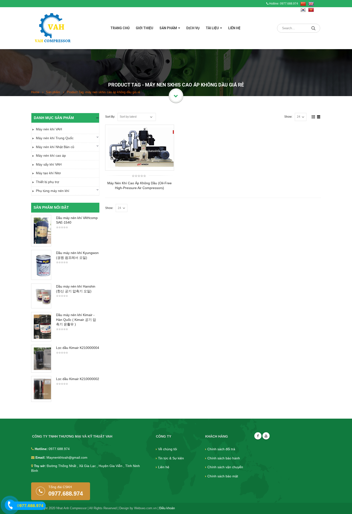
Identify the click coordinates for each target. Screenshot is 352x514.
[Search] (313, 28)
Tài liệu (212, 28)
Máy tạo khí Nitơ (48, 173)
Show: (288, 116)
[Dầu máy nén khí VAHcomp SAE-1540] (41, 230)
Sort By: (110, 116)
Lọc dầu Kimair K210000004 (77, 348)
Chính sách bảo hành (223, 458)
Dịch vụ (192, 28)
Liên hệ (234, 28)
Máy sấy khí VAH (49, 164)
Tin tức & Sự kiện (171, 458)
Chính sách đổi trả (221, 449)
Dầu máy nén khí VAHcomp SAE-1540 (77, 220)
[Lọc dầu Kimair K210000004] (41, 358)
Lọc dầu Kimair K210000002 (77, 379)
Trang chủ (120, 28)
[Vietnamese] (311, 10)
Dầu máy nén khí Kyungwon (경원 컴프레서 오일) (77, 255)
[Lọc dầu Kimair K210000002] (41, 389)
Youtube (266, 435)
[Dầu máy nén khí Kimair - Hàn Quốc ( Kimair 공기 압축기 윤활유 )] (41, 326)
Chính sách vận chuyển (225, 467)
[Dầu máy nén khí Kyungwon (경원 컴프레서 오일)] (41, 265)
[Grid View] (313, 117)
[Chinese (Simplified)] (303, 4)
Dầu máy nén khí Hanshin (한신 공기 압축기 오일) (75, 288)
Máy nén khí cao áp (51, 155)
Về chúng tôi (167, 449)
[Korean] (303, 10)
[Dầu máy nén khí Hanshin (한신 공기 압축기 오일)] (41, 295)
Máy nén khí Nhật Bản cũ (55, 147)
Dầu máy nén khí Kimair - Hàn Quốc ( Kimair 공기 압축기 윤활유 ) (76, 319)
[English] (311, 4)
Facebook (257, 435)
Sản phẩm (168, 28)
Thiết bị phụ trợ (47, 182)
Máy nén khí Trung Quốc (55, 138)
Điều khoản (167, 508)
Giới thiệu (144, 28)
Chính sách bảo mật (222, 476)
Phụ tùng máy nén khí (52, 191)
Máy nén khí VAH (49, 129)
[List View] (319, 117)
